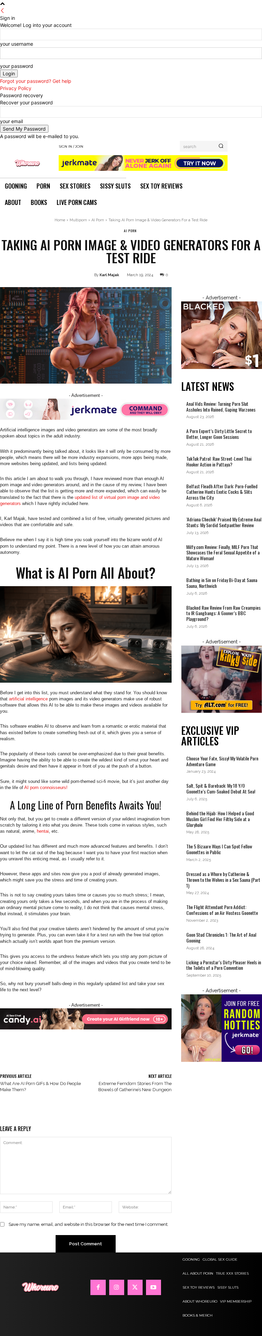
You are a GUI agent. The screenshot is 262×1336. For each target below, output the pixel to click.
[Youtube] (153, 1287)
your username (16, 44)
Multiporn (78, 220)
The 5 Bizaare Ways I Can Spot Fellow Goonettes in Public (219, 849)
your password (16, 66)
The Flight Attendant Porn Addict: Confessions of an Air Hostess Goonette (222, 909)
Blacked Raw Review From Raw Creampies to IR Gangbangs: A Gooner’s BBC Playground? (223, 613)
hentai (43, 831)
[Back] (2, 11)
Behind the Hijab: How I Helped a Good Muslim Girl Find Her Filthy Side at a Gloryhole (220, 819)
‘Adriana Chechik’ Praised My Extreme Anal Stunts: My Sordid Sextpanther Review (223, 522)
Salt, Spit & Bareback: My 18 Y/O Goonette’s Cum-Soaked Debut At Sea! (220, 788)
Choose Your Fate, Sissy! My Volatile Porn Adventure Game (222, 761)
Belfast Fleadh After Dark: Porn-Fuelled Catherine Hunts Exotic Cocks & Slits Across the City (222, 492)
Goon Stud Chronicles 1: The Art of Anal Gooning (221, 937)
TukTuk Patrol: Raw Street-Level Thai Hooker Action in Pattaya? (218, 461)
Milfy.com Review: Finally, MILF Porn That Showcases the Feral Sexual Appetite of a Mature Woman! (223, 552)
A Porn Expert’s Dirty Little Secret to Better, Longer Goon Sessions (219, 433)
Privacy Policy (15, 88)
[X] (135, 1287)
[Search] (221, 146)
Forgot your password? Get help (35, 81)
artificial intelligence (28, 698)
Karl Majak (109, 275)
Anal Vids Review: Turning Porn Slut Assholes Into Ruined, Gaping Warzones (221, 406)
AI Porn (97, 220)
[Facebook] (97, 1287)
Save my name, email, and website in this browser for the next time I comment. (89, 1224)
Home (60, 220)
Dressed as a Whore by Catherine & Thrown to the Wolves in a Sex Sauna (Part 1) (223, 879)
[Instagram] (116, 1287)
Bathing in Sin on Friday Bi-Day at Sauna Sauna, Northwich (221, 582)
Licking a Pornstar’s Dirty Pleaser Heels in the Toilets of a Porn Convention (223, 965)
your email (11, 121)
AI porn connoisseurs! (46, 787)
